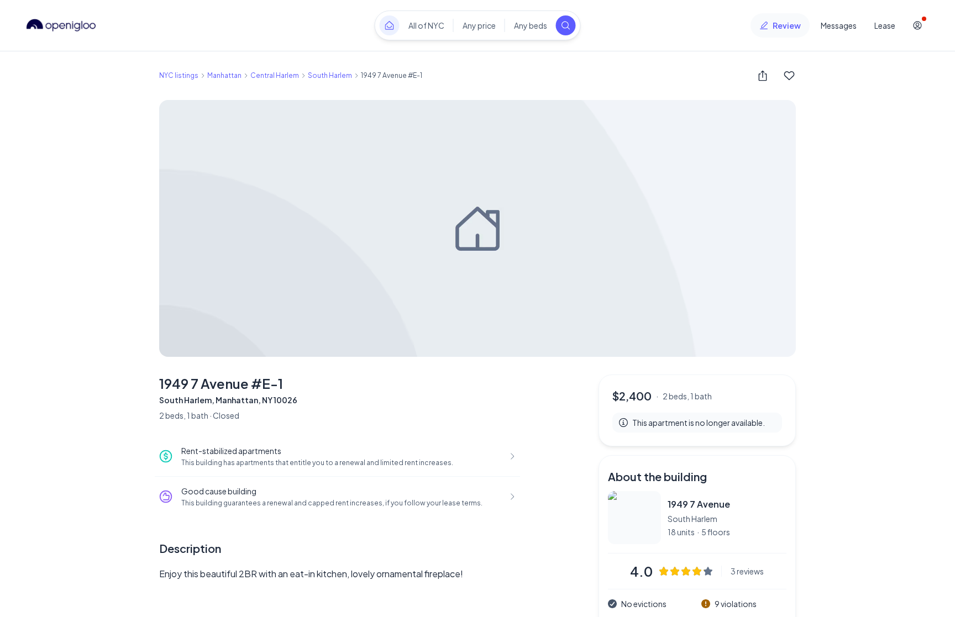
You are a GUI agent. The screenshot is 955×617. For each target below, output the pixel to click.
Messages (839, 25)
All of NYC (426, 25)
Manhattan (224, 75)
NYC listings (178, 75)
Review (787, 25)
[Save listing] (789, 76)
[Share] (763, 76)
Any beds (530, 25)
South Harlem (330, 75)
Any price (479, 25)
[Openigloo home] (61, 25)
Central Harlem (274, 75)
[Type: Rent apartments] (390, 25)
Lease (884, 25)
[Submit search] (566, 25)
